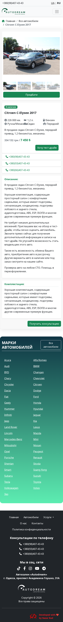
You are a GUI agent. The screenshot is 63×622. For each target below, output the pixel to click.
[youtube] (37, 568)
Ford (36, 396)
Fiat (6, 396)
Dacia (7, 390)
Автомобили (31, 517)
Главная (10, 21)
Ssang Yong (40, 469)
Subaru (8, 476)
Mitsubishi (10, 445)
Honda (37, 402)
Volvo (36, 488)
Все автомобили (28, 21)
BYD (6, 372)
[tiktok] (19, 568)
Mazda (37, 433)
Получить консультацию (44, 323)
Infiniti (8, 415)
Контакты (37, 523)
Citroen (37, 384)
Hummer (9, 409)
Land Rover (10, 427)
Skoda (37, 463)
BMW (36, 366)
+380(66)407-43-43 (19, 170)
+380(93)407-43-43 (19, 163)
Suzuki (37, 476)
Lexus (36, 427)
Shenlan (9, 463)
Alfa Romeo (40, 360)
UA (52, 3)
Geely (7, 402)
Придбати (31, 94)
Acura (7, 360)
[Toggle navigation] (57, 12)
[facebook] (24, 568)
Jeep (6, 421)
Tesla (7, 482)
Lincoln (8, 433)
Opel (7, 451)
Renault (37, 457)
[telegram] (44, 568)
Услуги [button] (47, 517)
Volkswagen (11, 488)
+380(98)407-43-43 (12, 3)
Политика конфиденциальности (31, 529)
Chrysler (9, 384)
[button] (55, 56)
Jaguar (37, 415)
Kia (35, 421)
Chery (7, 378)
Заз (6, 494)
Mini (35, 439)
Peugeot (38, 451)
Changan (38, 372)
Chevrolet (38, 378)
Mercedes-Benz (13, 439)
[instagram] (30, 568)
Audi (6, 366)
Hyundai (38, 409)
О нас (23, 523)
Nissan (37, 445)
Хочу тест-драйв (47, 147)
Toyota (37, 482)
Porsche (9, 457)
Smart (7, 469)
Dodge (37, 390)
